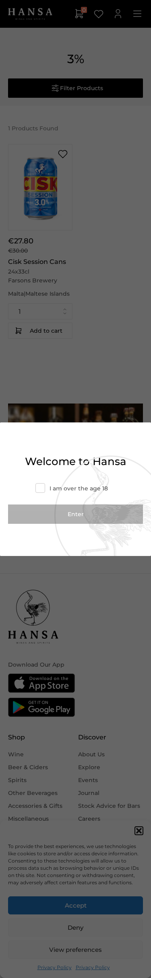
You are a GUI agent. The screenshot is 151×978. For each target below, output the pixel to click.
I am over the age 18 (79, 488)
